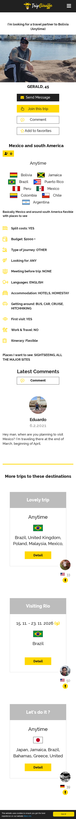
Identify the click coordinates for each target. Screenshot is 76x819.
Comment (38, 119)
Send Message (38, 97)
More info (27, 816)
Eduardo (38, 419)
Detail (38, 555)
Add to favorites (38, 131)
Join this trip (38, 109)
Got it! (63, 814)
